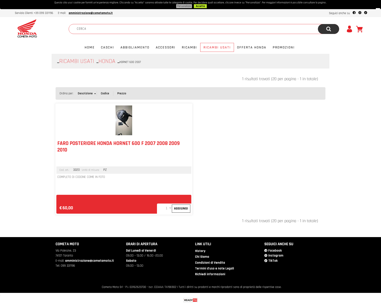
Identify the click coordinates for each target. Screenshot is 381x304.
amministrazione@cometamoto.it (91, 13)
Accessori (165, 47)
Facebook (275, 250)
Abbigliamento (134, 47)
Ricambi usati (217, 47)
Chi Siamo (202, 257)
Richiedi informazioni (210, 274)
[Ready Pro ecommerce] (190, 300)
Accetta (200, 6)
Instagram (275, 255)
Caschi (107, 47)
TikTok (273, 261)
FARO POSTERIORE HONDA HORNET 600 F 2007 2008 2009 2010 (118, 146)
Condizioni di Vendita (210, 263)
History (200, 251)
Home (90, 47)
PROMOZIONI (284, 47)
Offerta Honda (251, 47)
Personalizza (184, 6)
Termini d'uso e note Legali (214, 268)
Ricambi (189, 47)
